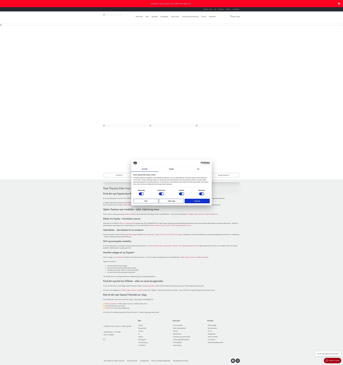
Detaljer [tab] (171, 169)
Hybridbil (154, 16)
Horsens (201, 214)
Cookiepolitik (144, 361)
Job (215, 9)
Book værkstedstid (179, 328)
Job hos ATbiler (213, 337)
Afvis (145, 201)
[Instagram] (238, 361)
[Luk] (339, 4)
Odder (191, 214)
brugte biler (150, 286)
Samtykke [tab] (145, 169)
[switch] (161, 193)
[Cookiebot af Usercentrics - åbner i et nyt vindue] (202, 163)
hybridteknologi (130, 234)
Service (175, 331)
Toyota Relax (177, 345)
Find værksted (178, 325)
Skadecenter (177, 334)
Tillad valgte (171, 201)
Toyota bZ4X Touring (191, 246)
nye (143, 286)
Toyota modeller (130, 214)
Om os (210, 331)
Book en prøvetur (111, 304)
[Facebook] (233, 361)
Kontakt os (108, 308)
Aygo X (180, 234)
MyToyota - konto (208, 9)
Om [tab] (198, 169)
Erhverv (203, 16)
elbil (121, 223)
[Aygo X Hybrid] (183, 234)
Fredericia (208, 214)
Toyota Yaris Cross (161, 234)
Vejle (195, 214)
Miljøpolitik (211, 334)
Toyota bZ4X (168, 246)
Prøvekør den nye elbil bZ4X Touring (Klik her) (171, 3)
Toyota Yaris (150, 234)
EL (139, 334)
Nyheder (228, 9)
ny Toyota (118, 257)
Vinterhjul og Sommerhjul (181, 337)
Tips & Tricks (175, 16)
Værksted (212, 16)
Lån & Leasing (143, 342)
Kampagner (221, 9)
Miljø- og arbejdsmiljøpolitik (160, 361)
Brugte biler (142, 328)
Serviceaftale (177, 342)
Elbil (147, 16)
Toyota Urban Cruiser (157, 225)
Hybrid (140, 337)
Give (216, 214)
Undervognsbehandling (181, 339)
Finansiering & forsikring (190, 16)
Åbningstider (212, 325)
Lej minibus (211, 339)
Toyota (140, 325)
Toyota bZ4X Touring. (184, 225)
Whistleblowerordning (180, 361)
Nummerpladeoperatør (215, 342)
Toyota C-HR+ (170, 225)
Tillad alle (197, 201)
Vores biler (139, 16)
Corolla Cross (173, 234)
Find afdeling (236, 9)
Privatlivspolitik (132, 361)
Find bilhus (142, 345)
